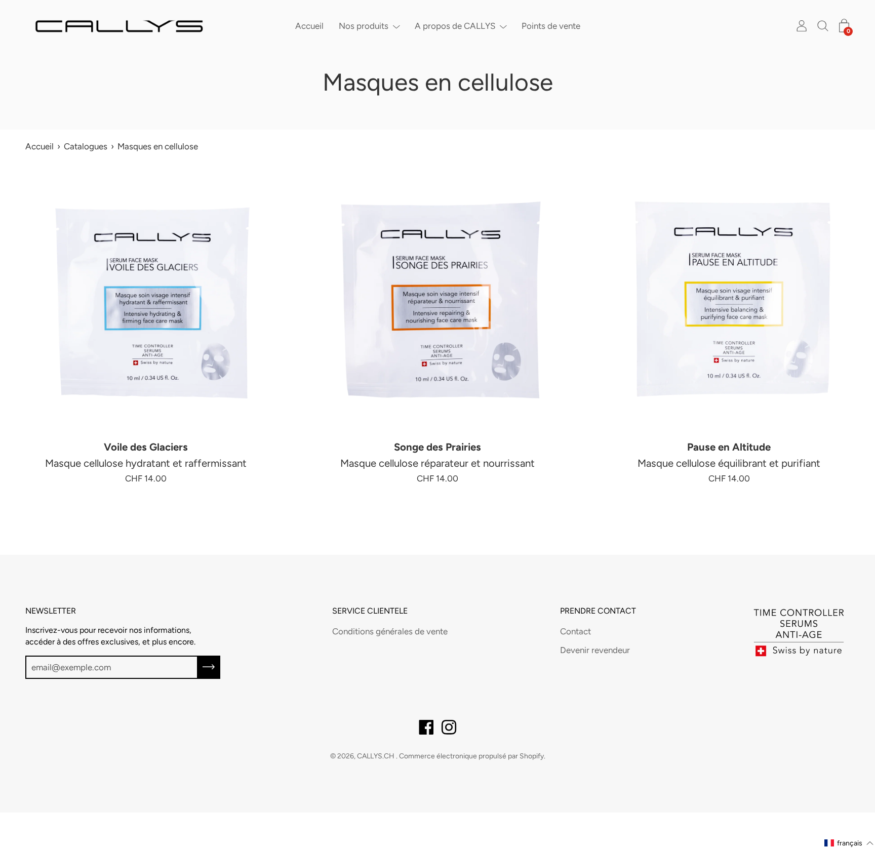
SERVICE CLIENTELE (370, 611)
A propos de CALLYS (455, 26)
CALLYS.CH (376, 756)
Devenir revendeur (595, 650)
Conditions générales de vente (390, 631)
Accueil (309, 26)
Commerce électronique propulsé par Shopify (471, 756)
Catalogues (85, 146)
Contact (575, 631)
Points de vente (551, 26)
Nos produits (363, 26)
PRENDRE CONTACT (598, 611)
